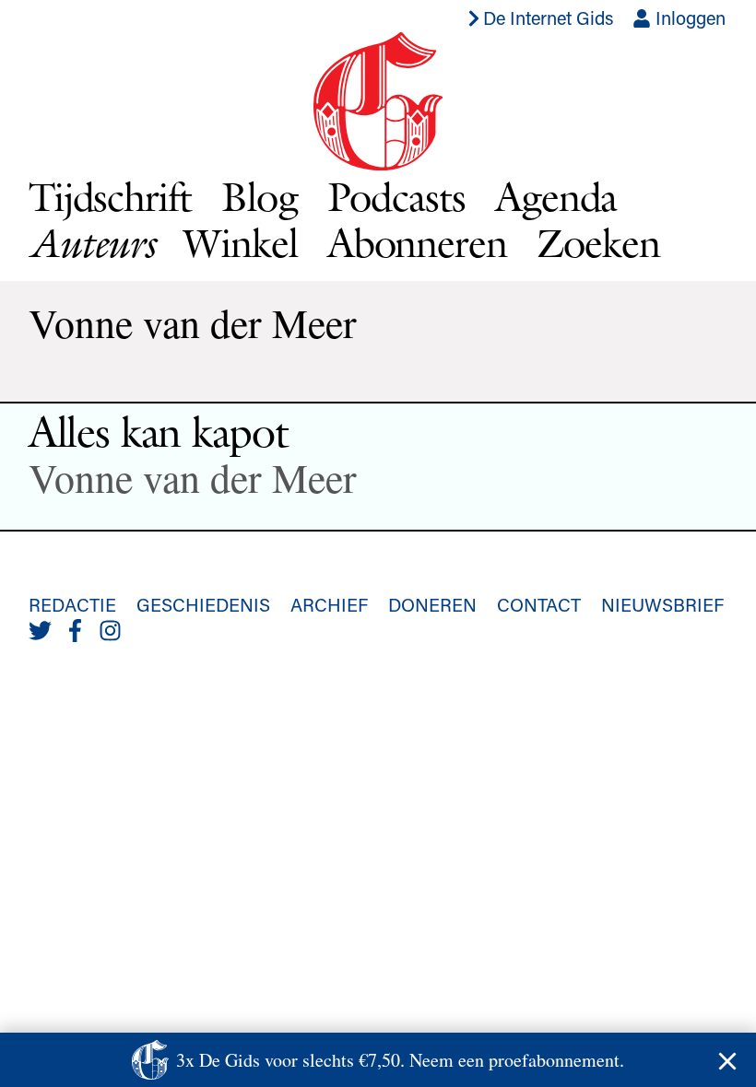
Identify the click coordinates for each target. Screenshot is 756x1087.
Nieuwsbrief (662, 604)
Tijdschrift (110, 196)
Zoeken (598, 242)
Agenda (556, 196)
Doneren (432, 604)
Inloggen (688, 17)
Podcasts (396, 196)
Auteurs (91, 242)
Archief (329, 604)
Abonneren (417, 242)
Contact (539, 604)
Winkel (240, 242)
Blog (259, 196)
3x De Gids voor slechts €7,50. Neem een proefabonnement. (400, 1059)
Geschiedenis (203, 604)
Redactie (72, 604)
